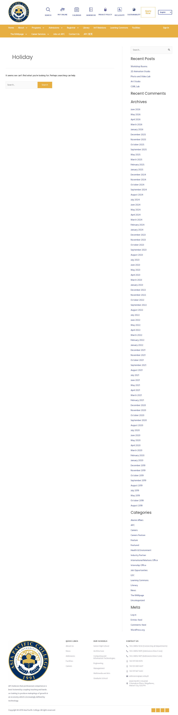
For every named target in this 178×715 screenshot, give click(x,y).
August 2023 (137, 255)
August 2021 (137, 370)
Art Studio (135, 81)
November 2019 (138, 470)
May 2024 (136, 210)
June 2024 (135, 205)
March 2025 (136, 160)
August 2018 (137, 505)
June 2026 (135, 109)
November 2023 (138, 240)
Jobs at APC (59, 34)
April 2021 (135, 390)
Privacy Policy (105, 14)
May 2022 (135, 325)
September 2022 (139, 305)
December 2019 (138, 465)
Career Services (38, 34)
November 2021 (138, 355)
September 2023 (138, 250)
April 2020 (135, 445)
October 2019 (137, 475)
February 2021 (137, 400)
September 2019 (138, 480)
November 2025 (138, 139)
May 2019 (135, 495)
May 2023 (135, 270)
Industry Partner (138, 555)
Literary (134, 585)
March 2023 (136, 280)
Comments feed (138, 625)
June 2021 (135, 380)
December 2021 (138, 350)
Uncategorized (138, 600)
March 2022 (136, 335)
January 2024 (137, 230)
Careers (134, 530)
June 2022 (135, 320)
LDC (132, 575)
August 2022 (137, 310)
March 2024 (136, 220)
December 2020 (138, 405)
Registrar (71, 28)
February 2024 (137, 225)
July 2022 (135, 315)
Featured (135, 545)
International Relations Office (144, 560)
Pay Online (62, 14)
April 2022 (135, 330)
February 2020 (137, 455)
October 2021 (137, 360)
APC (133, 525)
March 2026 (136, 124)
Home (11, 28)
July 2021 (135, 375)
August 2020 (137, 425)
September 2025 (139, 150)
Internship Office (138, 565)
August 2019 (137, 485)
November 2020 (138, 410)
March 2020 (136, 450)
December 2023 (138, 235)
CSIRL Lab (135, 86)
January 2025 (137, 170)
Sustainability (134, 14)
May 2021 (135, 385)
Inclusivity (120, 15)
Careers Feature (138, 535)
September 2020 (139, 420)
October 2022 (137, 300)
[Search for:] (22, 85)
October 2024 (137, 185)
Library (86, 28)
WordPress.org (138, 630)
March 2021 (136, 395)
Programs (36, 28)
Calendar (76, 15)
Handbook (91, 15)
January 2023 (137, 285)
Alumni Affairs (137, 520)
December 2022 (138, 290)
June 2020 (135, 435)
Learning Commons (119, 28)
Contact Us (74, 34)
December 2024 (138, 175)
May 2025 (135, 155)
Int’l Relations (100, 28)
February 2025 (137, 165)
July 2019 (135, 490)
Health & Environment (141, 550)
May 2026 (135, 114)
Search (48, 15)
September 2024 (139, 190)
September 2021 (138, 365)
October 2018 (137, 500)
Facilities (136, 28)
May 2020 (135, 440)
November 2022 (138, 295)
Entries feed (136, 620)
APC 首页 (88, 34)
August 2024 (137, 195)
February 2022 (137, 340)
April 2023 (135, 275)
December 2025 (138, 134)
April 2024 (136, 215)
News (133, 590)
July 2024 (135, 200)
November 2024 (138, 180)
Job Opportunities (139, 570)
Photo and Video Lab (140, 76)
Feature (134, 540)
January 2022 (137, 345)
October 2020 (137, 415)
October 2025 (137, 145)
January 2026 (137, 129)
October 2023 (137, 245)
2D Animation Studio (140, 71)
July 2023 (135, 260)
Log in (133, 615)
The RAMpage (137, 595)
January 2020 (137, 460)
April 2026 (135, 119)
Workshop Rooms (139, 66)
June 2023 (135, 265)
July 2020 (135, 430)
